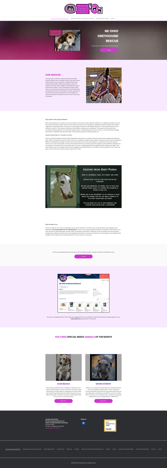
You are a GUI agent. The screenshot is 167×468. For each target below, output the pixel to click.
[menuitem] (60, 18)
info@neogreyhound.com (52, 428)
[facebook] (83, 423)
